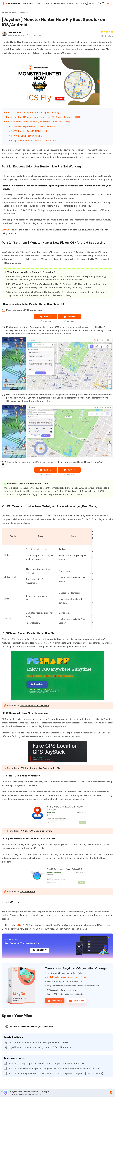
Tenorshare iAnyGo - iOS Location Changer (76, 968)
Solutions (79, 3)
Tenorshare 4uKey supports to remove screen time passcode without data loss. (46, 1063)
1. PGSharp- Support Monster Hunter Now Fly (33, 126)
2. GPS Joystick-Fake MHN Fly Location (30, 131)
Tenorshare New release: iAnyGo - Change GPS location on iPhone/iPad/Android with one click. (54, 1068)
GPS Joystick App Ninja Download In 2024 (40, 768)
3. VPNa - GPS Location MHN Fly (26, 136)
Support (92, 3)
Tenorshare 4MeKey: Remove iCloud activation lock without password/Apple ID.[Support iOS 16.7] (55, 1073)
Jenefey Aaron (14, 32)
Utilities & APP (59, 3)
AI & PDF (70, 3)
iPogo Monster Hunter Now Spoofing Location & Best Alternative (39, 1047)
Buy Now (56, 1000)
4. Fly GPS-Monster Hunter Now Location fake (33, 140)
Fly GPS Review (27, 891)
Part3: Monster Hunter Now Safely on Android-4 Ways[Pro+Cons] (38, 121)
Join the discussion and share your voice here (31, 1026)
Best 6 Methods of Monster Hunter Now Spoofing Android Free (38, 1042)
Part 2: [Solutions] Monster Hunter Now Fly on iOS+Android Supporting (40, 117)
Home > (7, 13)
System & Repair (27, 3)
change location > (20, 13)
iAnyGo (5, 229)
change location (34, 35)
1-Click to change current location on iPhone (66, 977)
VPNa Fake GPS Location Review (36, 831)
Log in (109, 3)
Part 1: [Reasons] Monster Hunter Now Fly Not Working (32, 112)
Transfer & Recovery (43, 3)
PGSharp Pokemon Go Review (34, 705)
